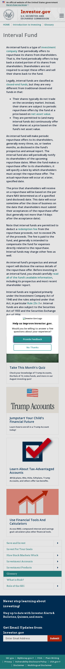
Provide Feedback (32, 339)
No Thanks (32, 347)
